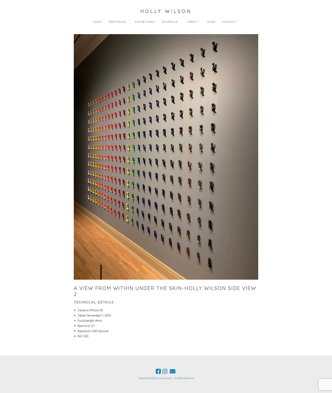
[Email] (172, 371)
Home (97, 21)
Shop (211, 21)
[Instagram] (164, 371)
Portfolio (117, 21)
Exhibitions (145, 21)
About (193, 21)
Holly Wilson (166, 11)
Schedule (170, 21)
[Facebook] (158, 371)
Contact (229, 21)
